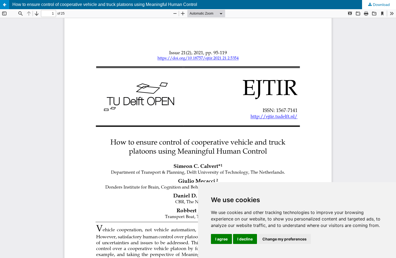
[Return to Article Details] (4, 4)
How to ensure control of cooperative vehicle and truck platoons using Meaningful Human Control (104, 4)
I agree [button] (221, 239)
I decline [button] (245, 239)
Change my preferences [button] (284, 239)
